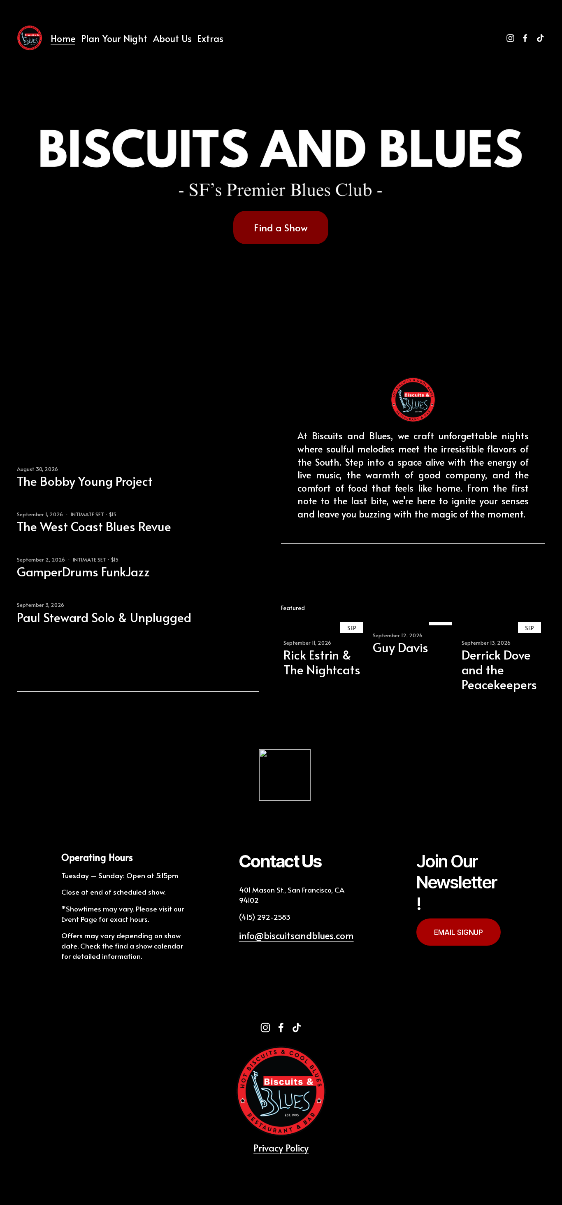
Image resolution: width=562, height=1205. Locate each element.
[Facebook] (525, 38)
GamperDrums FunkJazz (83, 571)
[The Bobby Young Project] (54, 461)
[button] (531, 608)
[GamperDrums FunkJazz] (53, 552)
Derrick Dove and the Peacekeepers (499, 669)
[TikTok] (540, 38)
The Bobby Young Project (85, 480)
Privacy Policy (281, 1147)
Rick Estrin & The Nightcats (321, 662)
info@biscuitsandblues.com (296, 935)
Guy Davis (400, 647)
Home (63, 38)
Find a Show (281, 227)
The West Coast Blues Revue (94, 525)
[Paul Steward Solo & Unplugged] (62, 597)
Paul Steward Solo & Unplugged (104, 616)
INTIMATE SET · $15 (93, 514)
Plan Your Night (114, 38)
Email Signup (458, 932)
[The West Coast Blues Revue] (58, 506)
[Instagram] (510, 38)
